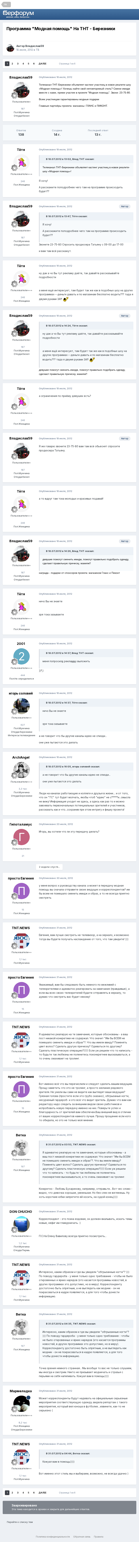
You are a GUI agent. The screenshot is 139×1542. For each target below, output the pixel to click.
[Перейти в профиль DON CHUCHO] (21, 1224)
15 (22, 909)
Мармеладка (21, 1391)
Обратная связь (81, 1536)
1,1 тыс (22, 959)
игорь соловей (21, 693)
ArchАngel (21, 757)
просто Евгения (21, 878)
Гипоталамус (21, 824)
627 (22, 724)
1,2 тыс (22, 1243)
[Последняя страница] (51, 63)
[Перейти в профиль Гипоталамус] (21, 837)
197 (22, 1166)
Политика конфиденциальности (53, 1536)
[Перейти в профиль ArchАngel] (21, 770)
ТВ (37, 49)
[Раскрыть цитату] (44, 159)
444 (22, 675)
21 (22, 855)
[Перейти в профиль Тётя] (21, 162)
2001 (21, 644)
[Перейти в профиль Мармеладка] (21, 1404)
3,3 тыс (22, 788)
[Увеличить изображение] (66, 298)
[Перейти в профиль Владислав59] (10, 48)
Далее (42, 63)
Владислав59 (34, 45)
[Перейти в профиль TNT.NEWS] (21, 941)
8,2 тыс (22, 1422)
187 (22, 108)
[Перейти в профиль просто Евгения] (21, 891)
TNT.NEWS (21, 928)
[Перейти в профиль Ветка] (21, 1148)
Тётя (21, 150)
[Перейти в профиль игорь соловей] (21, 706)
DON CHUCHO (21, 1212)
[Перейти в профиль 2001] (21, 656)
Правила (98, 1536)
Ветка (21, 1135)
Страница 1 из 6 (68, 63)
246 (22, 181)
